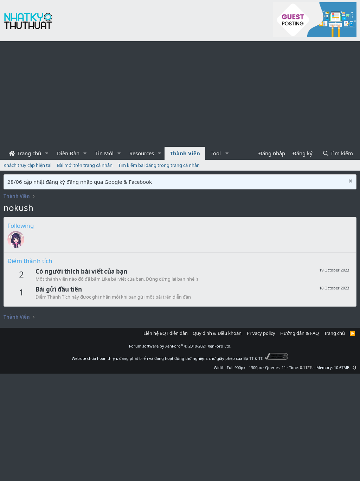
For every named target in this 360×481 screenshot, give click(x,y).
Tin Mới (104, 153)
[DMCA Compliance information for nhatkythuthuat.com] (276, 358)
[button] (47, 153)
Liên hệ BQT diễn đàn (165, 333)
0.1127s (306, 367)
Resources (141, 153)
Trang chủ (28, 153)
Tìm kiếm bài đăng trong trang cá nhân (159, 165)
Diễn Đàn (68, 153)
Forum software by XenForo (180, 346)
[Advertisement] (180, 94)
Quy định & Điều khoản (217, 333)
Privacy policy (261, 333)
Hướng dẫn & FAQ (299, 333)
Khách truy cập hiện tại (27, 165)
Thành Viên (185, 153)
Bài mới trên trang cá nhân (84, 165)
